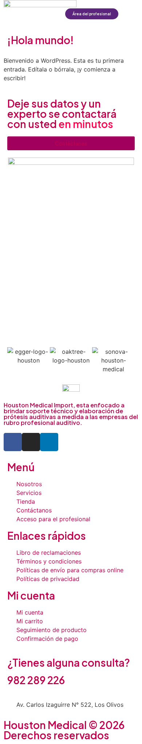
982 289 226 (36, 680)
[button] (132, 14)
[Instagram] (31, 442)
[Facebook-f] (13, 442)
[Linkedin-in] (49, 442)
